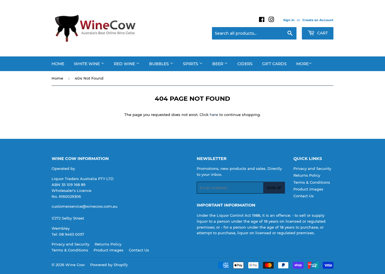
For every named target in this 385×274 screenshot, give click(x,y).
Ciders (245, 63)
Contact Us (303, 196)
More (302, 63)
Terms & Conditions (311, 182)
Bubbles (159, 63)
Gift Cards (274, 63)
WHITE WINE (87, 63)
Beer (218, 63)
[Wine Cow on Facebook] (262, 20)
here (214, 114)
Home (58, 63)
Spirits (191, 63)
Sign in (289, 20)
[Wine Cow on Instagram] (271, 20)
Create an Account (317, 20)
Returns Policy (306, 175)
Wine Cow (75, 264)
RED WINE (125, 63)
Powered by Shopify (109, 264)
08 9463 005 (70, 234)
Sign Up (274, 188)
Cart (322, 33)
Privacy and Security (312, 168)
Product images (308, 189)
